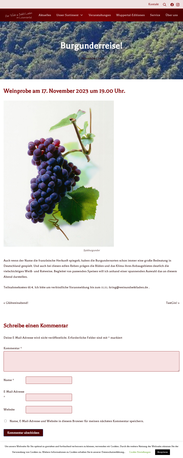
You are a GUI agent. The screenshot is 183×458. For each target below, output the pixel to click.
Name (9, 380)
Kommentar (13, 348)
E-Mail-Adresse (14, 394)
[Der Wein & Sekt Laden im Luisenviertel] (18, 15)
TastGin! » (172, 303)
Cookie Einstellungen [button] (140, 452)
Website (9, 409)
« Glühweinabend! (16, 303)
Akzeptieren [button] (162, 452)
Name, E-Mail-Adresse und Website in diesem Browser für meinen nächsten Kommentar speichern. (77, 421)
